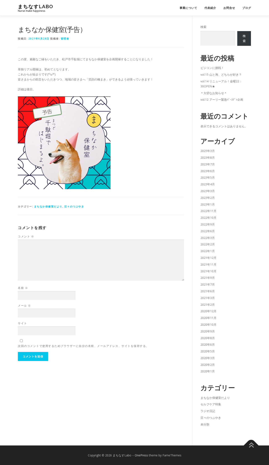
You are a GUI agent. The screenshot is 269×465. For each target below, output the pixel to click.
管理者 (65, 38)
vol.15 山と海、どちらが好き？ (221, 74)
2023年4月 (207, 184)
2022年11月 (208, 211)
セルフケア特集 (210, 404)
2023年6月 (207, 171)
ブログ (246, 7)
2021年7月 (207, 284)
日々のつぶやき (74, 206)
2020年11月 (208, 318)
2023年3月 (207, 191)
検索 (203, 27)
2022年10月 (208, 218)
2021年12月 (208, 258)
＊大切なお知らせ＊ (213, 93)
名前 (23, 288)
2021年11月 (208, 264)
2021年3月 (207, 298)
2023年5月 (207, 177)
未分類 (204, 424)
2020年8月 (207, 338)
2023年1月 (207, 204)
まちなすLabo (35, 6)
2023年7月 (207, 164)
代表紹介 (210, 7)
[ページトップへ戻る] (251, 445)
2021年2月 (207, 305)
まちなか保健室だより (48, 206)
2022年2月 (207, 244)
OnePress (141, 455)
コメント (26, 236)
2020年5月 (207, 351)
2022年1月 (207, 251)
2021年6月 (207, 291)
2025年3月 (207, 151)
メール (24, 305)
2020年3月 (207, 358)
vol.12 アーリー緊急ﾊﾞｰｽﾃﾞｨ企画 (221, 99)
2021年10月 (208, 271)
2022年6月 (207, 231)
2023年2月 (207, 198)
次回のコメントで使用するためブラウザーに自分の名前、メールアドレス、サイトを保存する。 (83, 346)
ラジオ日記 (207, 411)
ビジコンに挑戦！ (212, 68)
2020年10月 (208, 325)
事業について (188, 7)
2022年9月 (207, 224)
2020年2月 (207, 365)
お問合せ (229, 7)
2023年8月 (207, 157)
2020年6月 (207, 344)
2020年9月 (207, 331)
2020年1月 (207, 371)
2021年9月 (207, 278)
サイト (22, 323)
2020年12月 (208, 311)
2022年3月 (207, 238)
